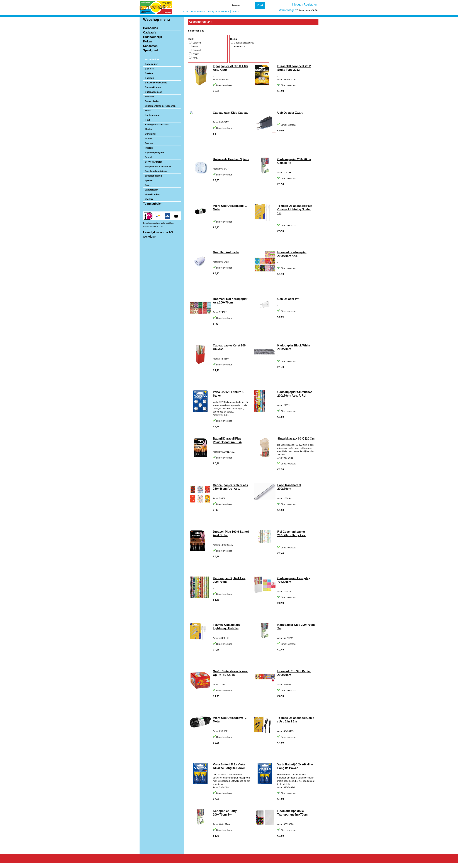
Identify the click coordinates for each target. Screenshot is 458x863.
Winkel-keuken (152, 194)
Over (185, 11)
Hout (147, 120)
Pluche (148, 138)
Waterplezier (151, 190)
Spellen (148, 180)
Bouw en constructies (156, 82)
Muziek (148, 129)
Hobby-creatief (152, 115)
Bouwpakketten (153, 87)
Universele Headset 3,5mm (231, 159)
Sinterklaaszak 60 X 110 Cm (296, 438)
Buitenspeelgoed (153, 92)
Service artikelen (153, 162)
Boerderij (149, 78)
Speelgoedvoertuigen (156, 171)
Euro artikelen (152, 101)
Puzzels (149, 148)
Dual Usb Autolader (226, 252)
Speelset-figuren (153, 176)
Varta (195, 58)
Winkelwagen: (288, 10)
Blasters (149, 69)
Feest (148, 110)
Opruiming (150, 134)
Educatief (150, 96)
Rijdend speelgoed (154, 152)
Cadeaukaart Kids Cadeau (231, 112)
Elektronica (239, 46)
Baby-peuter (151, 64)
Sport (147, 185)
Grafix (195, 46)
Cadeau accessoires (243, 43)
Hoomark (196, 50)
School (148, 157)
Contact (235, 11)
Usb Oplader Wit (288, 298)
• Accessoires (152, 59)
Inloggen (297, 4)
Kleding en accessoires (157, 124)
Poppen (149, 143)
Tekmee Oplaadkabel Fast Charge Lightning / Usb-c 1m (294, 209)
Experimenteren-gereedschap (160, 106)
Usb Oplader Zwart (290, 112)
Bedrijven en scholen (218, 11)
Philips (195, 54)
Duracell (196, 43)
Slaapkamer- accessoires (158, 166)
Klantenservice (198, 11)
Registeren (311, 4)
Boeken (149, 73)
